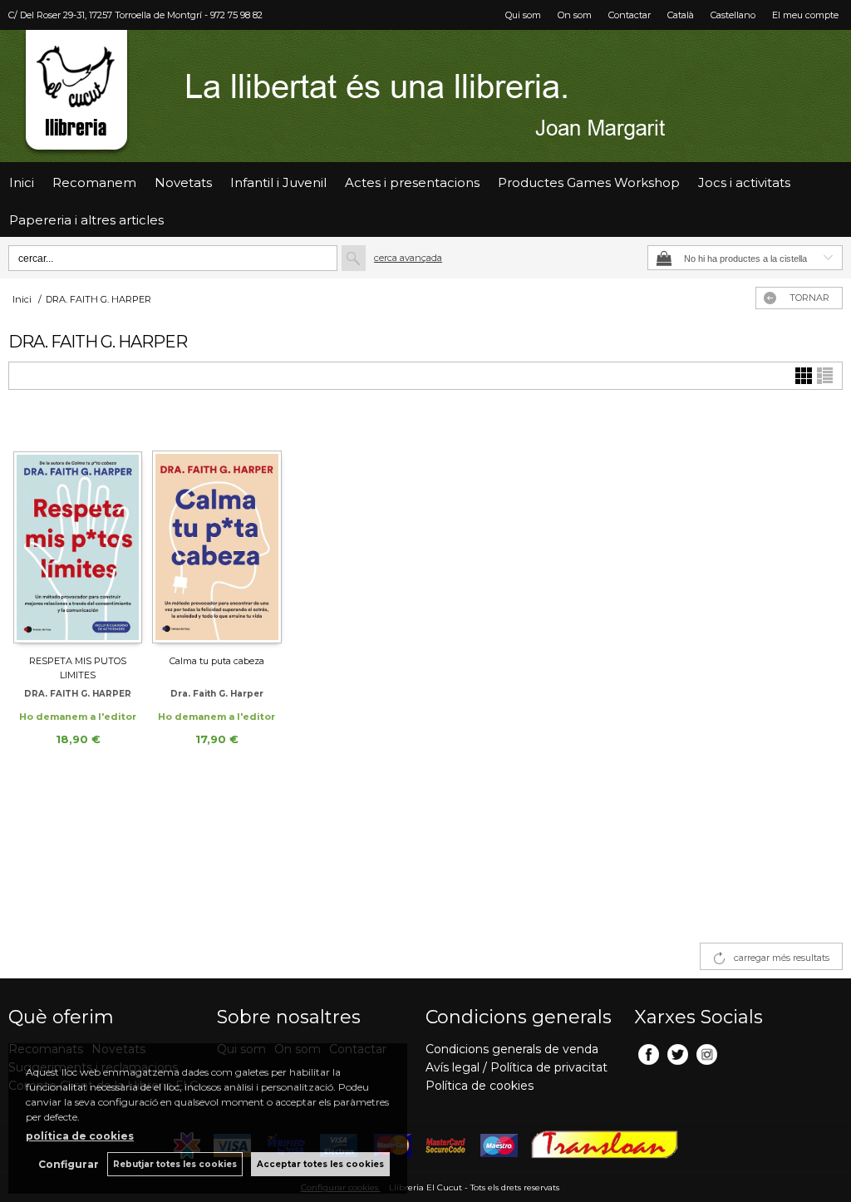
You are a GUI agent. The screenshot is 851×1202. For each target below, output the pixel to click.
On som (575, 15)
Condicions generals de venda (512, 1049)
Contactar (629, 15)
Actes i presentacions (412, 182)
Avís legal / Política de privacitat (517, 1067)
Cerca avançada (408, 258)
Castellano (733, 15)
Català (680, 15)
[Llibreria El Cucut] (425, 96)
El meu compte (805, 15)
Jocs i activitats (744, 182)
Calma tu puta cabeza (217, 661)
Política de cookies (480, 1085)
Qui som (523, 15)
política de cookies (80, 1136)
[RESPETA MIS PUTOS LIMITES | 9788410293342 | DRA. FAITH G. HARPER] (77, 529)
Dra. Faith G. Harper (216, 693)
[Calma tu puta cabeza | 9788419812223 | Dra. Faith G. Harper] (216, 529)
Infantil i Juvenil (278, 182)
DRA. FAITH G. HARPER (77, 693)
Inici (21, 182)
